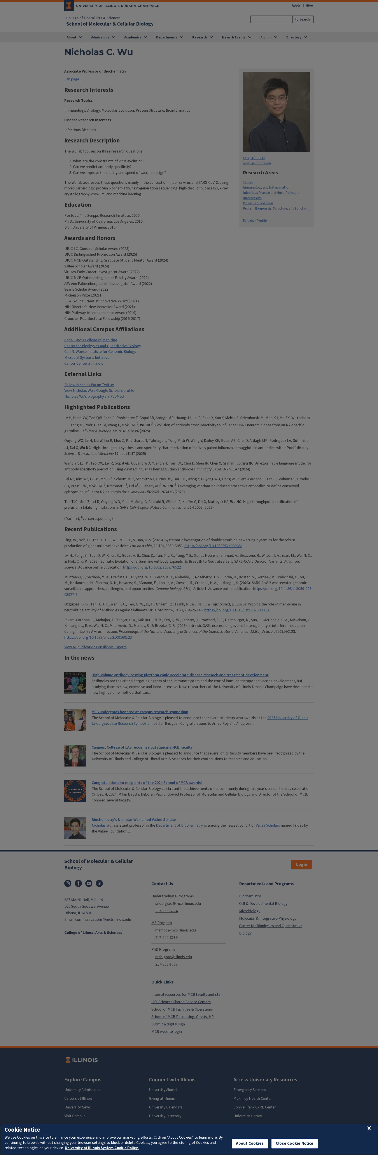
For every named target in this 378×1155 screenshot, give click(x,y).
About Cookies (250, 1143)
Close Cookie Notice (294, 1143)
